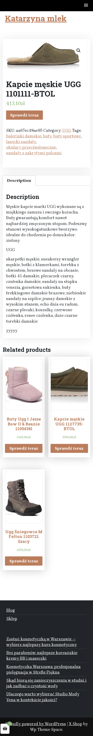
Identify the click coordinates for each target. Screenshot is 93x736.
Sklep (11, 618)
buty (47, 136)
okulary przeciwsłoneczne (31, 147)
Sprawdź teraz (24, 115)
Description (19, 180)
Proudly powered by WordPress (35, 723)
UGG (66, 130)
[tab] (19, 181)
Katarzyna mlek (36, 18)
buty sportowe (67, 136)
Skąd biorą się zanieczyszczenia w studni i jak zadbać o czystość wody (46, 683)
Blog (10, 610)
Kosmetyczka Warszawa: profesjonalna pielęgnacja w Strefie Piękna (43, 669)
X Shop (75, 723)
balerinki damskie (23, 136)
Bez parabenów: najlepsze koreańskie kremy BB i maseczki (41, 655)
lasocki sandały (21, 141)
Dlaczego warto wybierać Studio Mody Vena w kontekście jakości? (42, 697)
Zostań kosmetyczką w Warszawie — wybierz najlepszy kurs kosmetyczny (41, 642)
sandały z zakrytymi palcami (34, 152)
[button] (86, 5)
